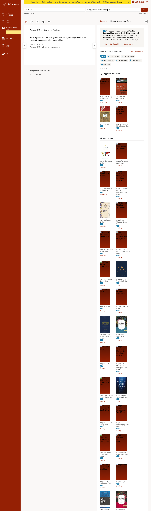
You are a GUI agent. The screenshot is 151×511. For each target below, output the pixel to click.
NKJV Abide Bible (106, 364)
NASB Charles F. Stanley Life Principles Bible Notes (121, 191)
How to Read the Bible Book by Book (122, 125)
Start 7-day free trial (112, 44)
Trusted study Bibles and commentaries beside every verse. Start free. (83, 2)
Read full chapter (36, 44)
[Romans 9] (94, 46)
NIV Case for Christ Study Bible (106, 250)
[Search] (144, 10)
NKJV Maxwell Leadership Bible (122, 453)
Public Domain (35, 74)
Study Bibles (108, 138)
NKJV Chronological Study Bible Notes (106, 396)
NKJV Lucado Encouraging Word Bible (122, 425)
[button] (139, 2)
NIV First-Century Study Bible (106, 280)
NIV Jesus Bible (105, 307)
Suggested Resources (111, 74)
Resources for (111, 52)
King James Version (38, 70)
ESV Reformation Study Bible (122, 162)
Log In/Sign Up (141, 2)
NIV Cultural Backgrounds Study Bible (123, 251)
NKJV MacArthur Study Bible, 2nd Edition (105, 454)
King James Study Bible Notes (106, 97)
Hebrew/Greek (116, 21)
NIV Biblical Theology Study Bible (121, 222)
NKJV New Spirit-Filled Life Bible (106, 483)
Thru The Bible (105, 124)
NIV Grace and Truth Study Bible (122, 280)
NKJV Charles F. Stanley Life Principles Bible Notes (121, 366)
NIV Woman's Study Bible (121, 335)
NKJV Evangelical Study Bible (106, 424)
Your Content (128, 21)
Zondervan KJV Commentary (121, 97)
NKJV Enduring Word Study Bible (122, 396)
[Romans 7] (24, 46)
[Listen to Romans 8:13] (49, 21)
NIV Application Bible (105, 221)
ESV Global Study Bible (106, 162)
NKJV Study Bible (122, 482)
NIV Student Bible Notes (122, 308)
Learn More (128, 44)
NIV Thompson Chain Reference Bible (106, 336)
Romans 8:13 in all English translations (45, 47)
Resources (104, 21)
